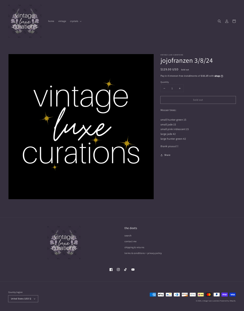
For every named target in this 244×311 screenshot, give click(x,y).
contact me (130, 241)
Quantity (165, 82)
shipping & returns (134, 247)
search (128, 235)
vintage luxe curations (210, 301)
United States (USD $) (21, 298)
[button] (219, 21)
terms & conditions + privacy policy (143, 253)
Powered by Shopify (228, 301)
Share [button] (167, 154)
